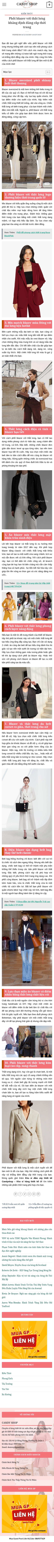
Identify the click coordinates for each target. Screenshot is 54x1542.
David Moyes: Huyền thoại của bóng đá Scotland (24, 1265)
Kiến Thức (27, 14)
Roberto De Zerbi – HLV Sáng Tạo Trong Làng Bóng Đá (26, 1270)
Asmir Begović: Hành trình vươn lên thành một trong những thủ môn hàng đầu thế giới (27, 1258)
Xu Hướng (6, 1394)
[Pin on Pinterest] (34, 1194)
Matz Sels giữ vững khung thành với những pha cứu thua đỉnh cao (27, 1231)
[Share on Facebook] (20, 1194)
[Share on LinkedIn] (38, 1194)
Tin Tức (5, 1389)
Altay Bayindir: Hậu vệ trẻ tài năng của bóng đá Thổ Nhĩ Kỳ (27, 1277)
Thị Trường (7, 1384)
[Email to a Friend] (29, 1194)
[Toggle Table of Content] (46, 72)
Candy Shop (36, 35)
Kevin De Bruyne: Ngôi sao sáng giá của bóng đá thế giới (27, 1295)
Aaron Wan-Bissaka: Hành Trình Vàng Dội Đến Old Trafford (27, 1304)
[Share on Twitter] (25, 1194)
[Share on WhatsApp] (16, 1194)
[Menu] (4, 4)
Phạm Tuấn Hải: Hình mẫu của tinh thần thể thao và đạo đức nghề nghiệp (27, 1249)
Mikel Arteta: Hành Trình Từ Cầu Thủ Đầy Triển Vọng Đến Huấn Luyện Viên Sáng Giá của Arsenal (27, 1286)
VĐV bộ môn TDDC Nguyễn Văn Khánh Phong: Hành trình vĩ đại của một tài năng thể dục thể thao (27, 1240)
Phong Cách (7, 1378)
